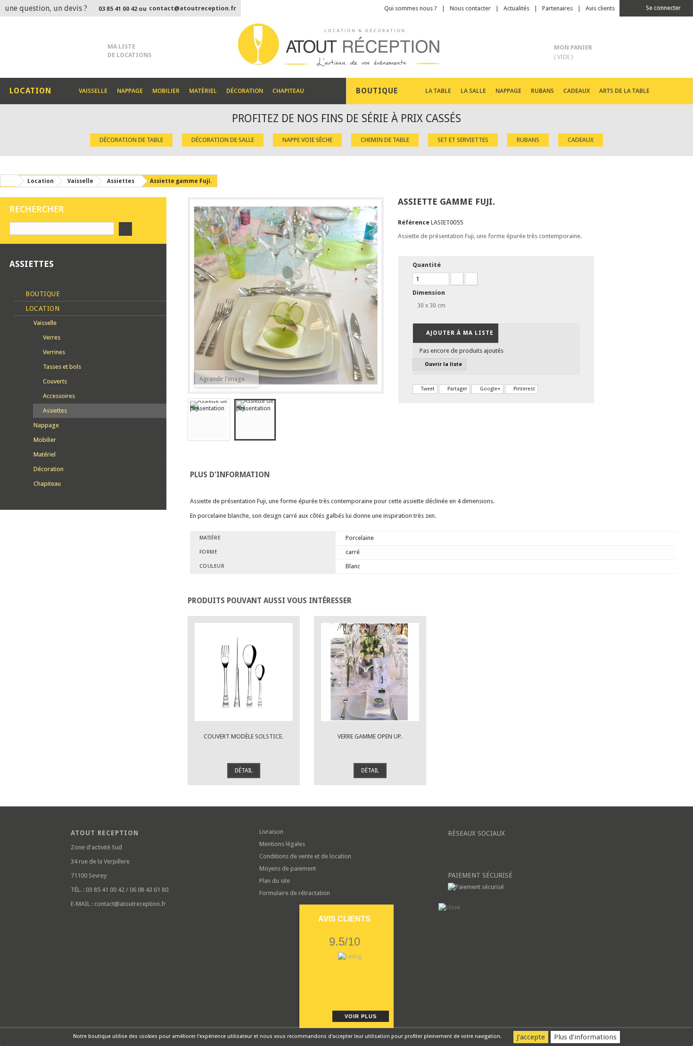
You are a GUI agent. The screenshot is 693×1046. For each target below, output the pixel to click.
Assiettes (54, 410)
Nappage (130, 91)
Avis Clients (344, 919)
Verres (50, 337)
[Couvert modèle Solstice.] (244, 672)
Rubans (542, 91)
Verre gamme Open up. (370, 736)
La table (438, 91)
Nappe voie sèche (307, 139)
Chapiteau (288, 91)
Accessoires (58, 395)
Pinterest (523, 389)
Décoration (244, 91)
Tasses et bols (61, 366)
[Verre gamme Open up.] (370, 672)
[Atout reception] (346, 45)
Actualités (516, 8)
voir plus (361, 1016)
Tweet (427, 389)
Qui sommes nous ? (410, 8)
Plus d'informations (585, 1037)
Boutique (42, 294)
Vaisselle (93, 91)
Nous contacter (470, 8)
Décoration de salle (222, 139)
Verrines (53, 352)
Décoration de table (131, 139)
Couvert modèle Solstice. (243, 736)
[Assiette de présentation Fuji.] (209, 419)
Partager (456, 389)
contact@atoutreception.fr (192, 8)
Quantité (426, 264)
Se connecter (662, 7)
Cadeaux (576, 91)
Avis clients (600, 8)
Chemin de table (385, 139)
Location (42, 308)
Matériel (203, 91)
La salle (473, 91)
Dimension (429, 292)
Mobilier (166, 91)
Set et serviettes (462, 139)
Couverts (54, 381)
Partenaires (557, 8)
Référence (413, 222)
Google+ (489, 389)
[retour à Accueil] (9, 180)
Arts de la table (624, 91)
